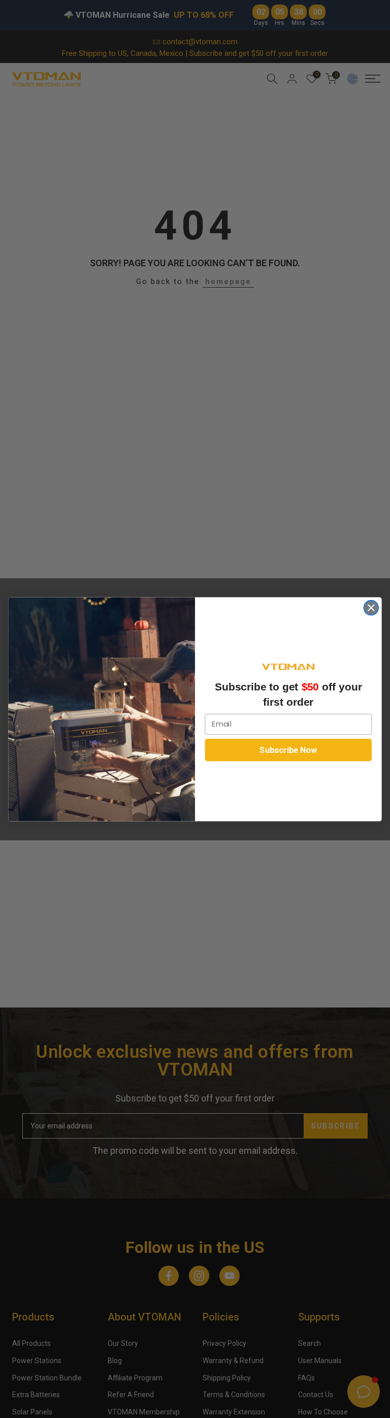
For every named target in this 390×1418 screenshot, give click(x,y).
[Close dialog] (371, 607)
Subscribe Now (288, 750)
